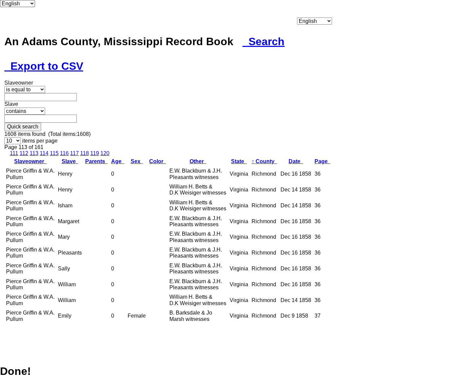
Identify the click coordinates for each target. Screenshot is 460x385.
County (264, 161)
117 (74, 153)
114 (44, 153)
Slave (70, 161)
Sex (137, 161)
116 (64, 153)
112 (24, 153)
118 (84, 153)
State (239, 161)
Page (322, 161)
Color (157, 161)
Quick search (22, 126)
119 (94, 153)
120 (104, 153)
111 (14, 153)
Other (198, 161)
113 (34, 153)
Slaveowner (30, 161)
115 (54, 153)
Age (117, 161)
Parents (96, 161)
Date (296, 161)
